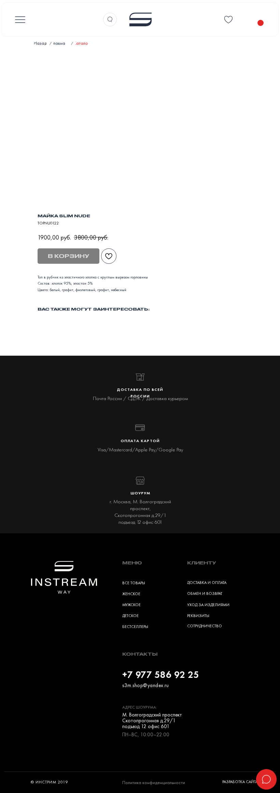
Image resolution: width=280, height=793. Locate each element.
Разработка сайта (240, 781)
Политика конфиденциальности (153, 782)
